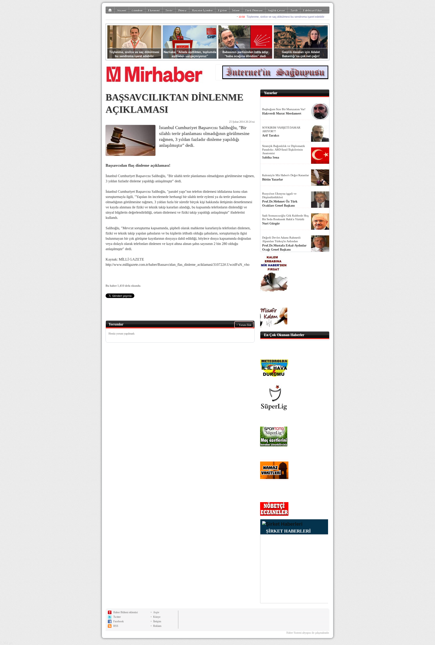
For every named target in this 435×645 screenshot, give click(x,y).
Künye (156, 616)
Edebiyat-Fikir (312, 10)
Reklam (157, 626)
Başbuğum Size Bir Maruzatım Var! (283, 109)
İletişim (157, 621)
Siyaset (121, 10)
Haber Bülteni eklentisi (125, 612)
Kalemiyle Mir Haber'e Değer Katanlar (285, 175)
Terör (169, 10)
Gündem (137, 10)
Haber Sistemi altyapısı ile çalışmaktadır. (307, 632)
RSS (115, 626)
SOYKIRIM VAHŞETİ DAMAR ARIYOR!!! (281, 129)
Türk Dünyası (254, 10)
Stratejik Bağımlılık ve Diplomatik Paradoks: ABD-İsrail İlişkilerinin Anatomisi (283, 149)
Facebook (118, 621)
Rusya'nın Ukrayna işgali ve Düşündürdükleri (279, 195)
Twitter (117, 616)
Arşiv (156, 612)
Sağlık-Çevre (276, 10)
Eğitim (222, 10)
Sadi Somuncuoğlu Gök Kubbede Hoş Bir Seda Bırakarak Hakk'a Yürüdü (285, 217)
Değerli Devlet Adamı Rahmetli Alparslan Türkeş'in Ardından (281, 239)
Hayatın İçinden (202, 10)
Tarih (293, 10)
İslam (235, 10)
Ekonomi (154, 10)
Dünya (182, 10)
